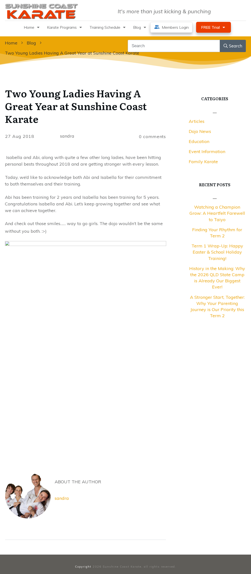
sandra (62, 498)
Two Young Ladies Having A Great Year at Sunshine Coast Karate (76, 106)
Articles (196, 121)
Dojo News (200, 131)
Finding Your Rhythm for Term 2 (217, 233)
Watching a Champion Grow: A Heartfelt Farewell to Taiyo (217, 213)
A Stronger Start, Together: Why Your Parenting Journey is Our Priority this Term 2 (217, 306)
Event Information (207, 151)
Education (199, 141)
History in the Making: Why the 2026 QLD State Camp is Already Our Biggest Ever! (217, 278)
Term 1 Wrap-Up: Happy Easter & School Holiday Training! (217, 252)
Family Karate (203, 161)
